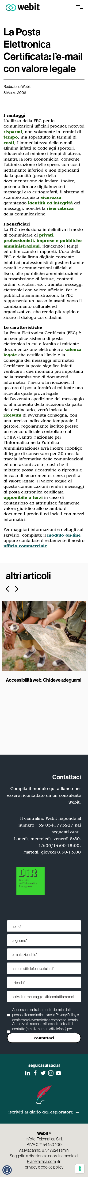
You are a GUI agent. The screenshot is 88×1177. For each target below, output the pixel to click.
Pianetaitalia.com (41, 1161)
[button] (7, 1170)
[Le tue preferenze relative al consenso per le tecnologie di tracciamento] (79, 1168)
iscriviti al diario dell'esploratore (40, 1112)
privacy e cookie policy (44, 1167)
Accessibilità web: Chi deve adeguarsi (43, 680)
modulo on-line (64, 535)
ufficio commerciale (25, 546)
